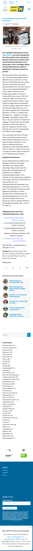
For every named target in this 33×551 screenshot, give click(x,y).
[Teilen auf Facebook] (6, 267)
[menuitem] (4, 1)
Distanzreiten (6, 357)
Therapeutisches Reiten (9, 418)
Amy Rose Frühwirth (17, 251)
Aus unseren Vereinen (8, 347)
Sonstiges (5, 411)
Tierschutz (5, 420)
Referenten (12, 3)
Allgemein (11, 1)
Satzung (4, 475)
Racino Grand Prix (20, 256)
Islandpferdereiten (7, 368)
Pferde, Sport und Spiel (8, 393)
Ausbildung (5, 350)
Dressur (4, 359)
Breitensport (5, 352)
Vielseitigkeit (5, 429)
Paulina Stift (10, 256)
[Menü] (28, 9)
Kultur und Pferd (6, 372)
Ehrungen (5, 361)
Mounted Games (7, 381)
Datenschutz (5, 472)
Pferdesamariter (6, 395)
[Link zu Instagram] (29, 2)
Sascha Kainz (6, 258)
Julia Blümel (12, 253)
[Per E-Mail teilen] (27, 267)
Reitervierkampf (6, 402)
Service (5, 1)
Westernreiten (6, 436)
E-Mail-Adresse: (7, 500)
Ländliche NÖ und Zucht (9, 379)
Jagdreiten (5, 370)
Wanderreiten (6, 433)
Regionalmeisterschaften (9, 399)
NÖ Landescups (7, 384)
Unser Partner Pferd (8, 424)
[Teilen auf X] (13, 267)
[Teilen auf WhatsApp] (20, 267)
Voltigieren (5, 431)
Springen (16, 24)
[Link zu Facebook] (27, 2)
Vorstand (5, 3)
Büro (17, 1)
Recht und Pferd (6, 397)
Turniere (4, 422)
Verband (4, 427)
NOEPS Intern (6, 386)
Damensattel (5, 354)
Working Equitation (7, 438)
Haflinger (4, 366)
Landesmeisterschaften (8, 377)
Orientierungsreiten (7, 388)
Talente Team (6, 415)
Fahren (4, 363)
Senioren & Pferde (7, 409)
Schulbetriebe (6, 406)
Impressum (5, 470)
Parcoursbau (6, 390)
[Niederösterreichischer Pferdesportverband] (13, 9)
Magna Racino (20, 253)
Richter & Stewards (7, 404)
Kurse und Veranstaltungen (9, 375)
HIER (13, 247)
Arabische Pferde (7, 345)
